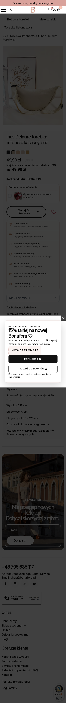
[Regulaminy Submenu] (29, 688)
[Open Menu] (3, 9)
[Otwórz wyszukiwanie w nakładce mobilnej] (10, 9)
